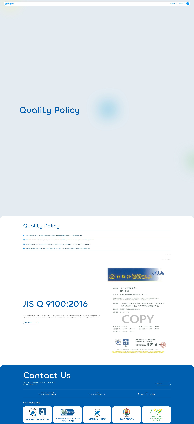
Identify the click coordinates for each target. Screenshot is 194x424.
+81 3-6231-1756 (98, 394)
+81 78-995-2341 (48, 394)
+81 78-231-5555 (147, 394)
